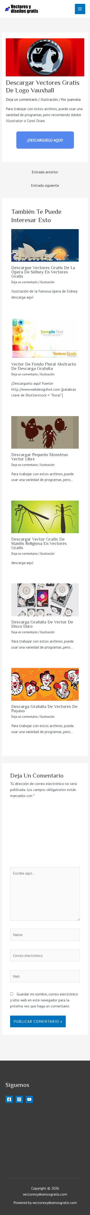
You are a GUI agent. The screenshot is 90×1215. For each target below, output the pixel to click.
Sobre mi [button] (12, 1149)
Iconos (11, 1132)
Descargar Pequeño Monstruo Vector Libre (39, 456)
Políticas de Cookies (26, 1156)
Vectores (13, 1138)
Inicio (10, 1108)
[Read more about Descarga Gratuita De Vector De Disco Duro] (45, 599)
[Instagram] (19, 1099)
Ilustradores (15, 1120)
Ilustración (49, 99)
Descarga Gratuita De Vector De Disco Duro (42, 624)
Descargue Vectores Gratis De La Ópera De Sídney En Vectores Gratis (43, 272)
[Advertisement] (45, 836)
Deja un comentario (21, 99)
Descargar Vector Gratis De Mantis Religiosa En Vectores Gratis (39, 543)
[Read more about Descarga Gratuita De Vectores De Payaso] (45, 684)
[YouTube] (29, 1099)
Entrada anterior (45, 172)
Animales (13, 1144)
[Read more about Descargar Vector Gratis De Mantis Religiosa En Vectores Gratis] (45, 517)
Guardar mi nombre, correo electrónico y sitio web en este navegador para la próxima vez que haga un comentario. (44, 1000)
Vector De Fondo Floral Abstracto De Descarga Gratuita (43, 366)
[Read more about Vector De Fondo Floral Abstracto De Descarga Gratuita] (45, 338)
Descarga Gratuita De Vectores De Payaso (44, 708)
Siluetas (12, 1126)
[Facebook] (9, 1099)
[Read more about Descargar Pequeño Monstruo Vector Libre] (45, 432)
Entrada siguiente (45, 185)
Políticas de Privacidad (28, 1162)
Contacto (17, 1168)
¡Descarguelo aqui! (45, 140)
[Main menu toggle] (80, 9)
